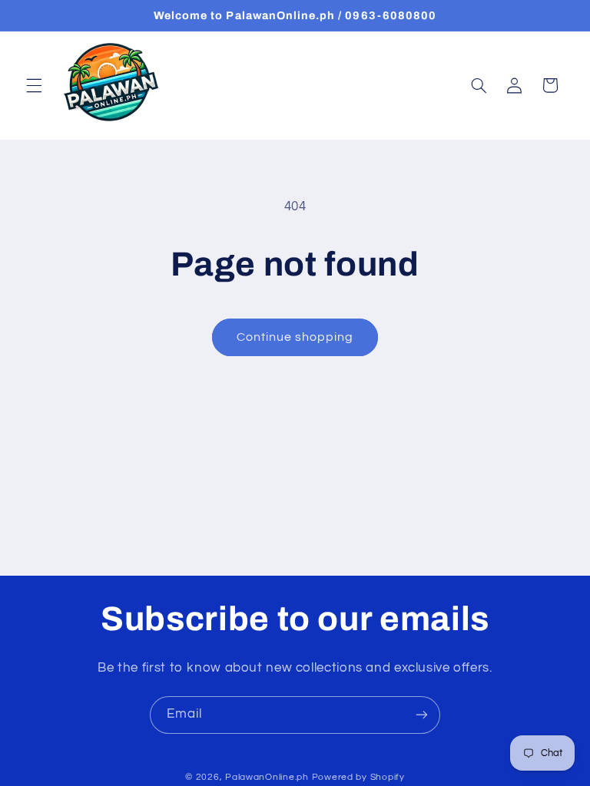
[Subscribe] (421, 715)
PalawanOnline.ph (267, 777)
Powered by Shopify (358, 777)
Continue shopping (295, 337)
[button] (33, 85)
